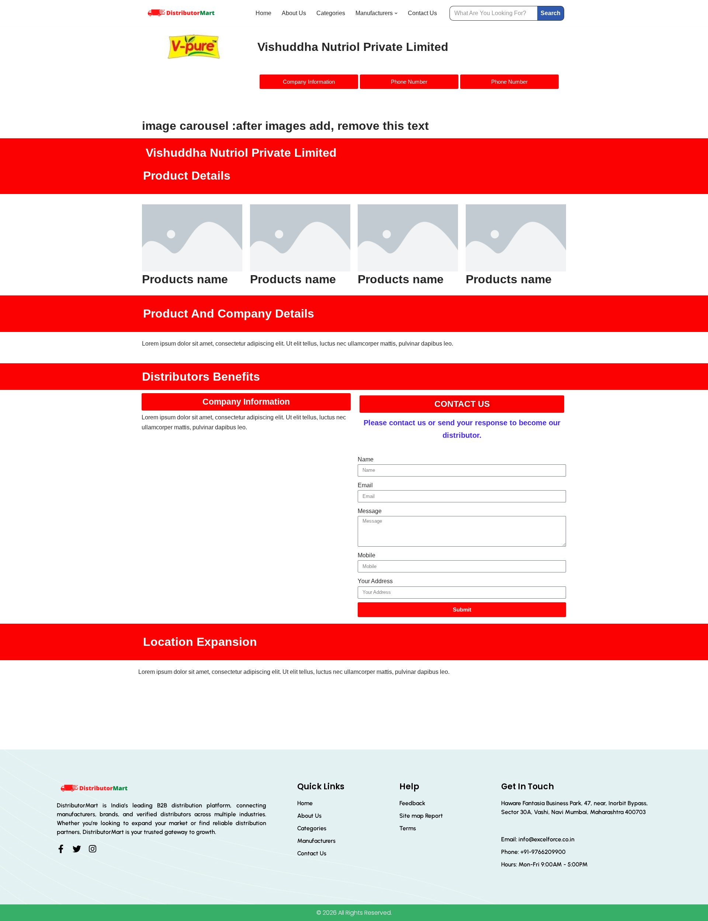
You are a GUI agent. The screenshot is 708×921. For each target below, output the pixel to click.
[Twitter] (77, 849)
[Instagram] (92, 849)
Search (550, 13)
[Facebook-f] (61, 849)
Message (370, 511)
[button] (396, 13)
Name (366, 459)
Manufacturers (316, 840)
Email (365, 485)
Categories (330, 13)
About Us (294, 13)
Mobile (366, 555)
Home (263, 13)
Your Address (375, 581)
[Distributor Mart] (181, 13)
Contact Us (422, 13)
